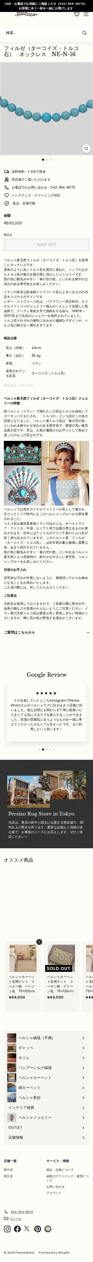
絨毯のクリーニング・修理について (67, 1178)
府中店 (8, 1170)
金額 (7, 215)
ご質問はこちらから (19, 632)
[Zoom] (86, 148)
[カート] (76, 14)
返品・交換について (60, 1170)
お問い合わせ (55, 1187)
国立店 (8, 1176)
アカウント (54, 1193)
